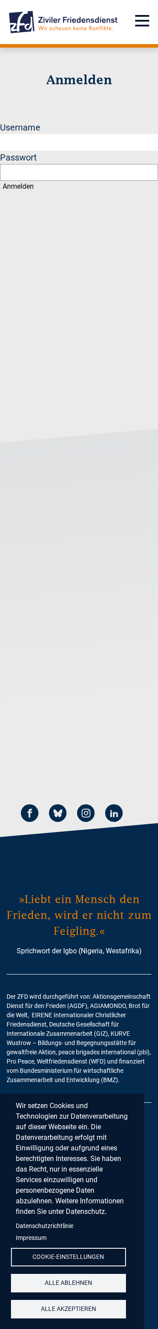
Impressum (31, 1237)
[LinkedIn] (114, 814)
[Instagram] (86, 814)
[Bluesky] (58, 814)
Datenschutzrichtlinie (44, 1225)
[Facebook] (30, 814)
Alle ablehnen (68, 1282)
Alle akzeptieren (68, 1308)
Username (20, 127)
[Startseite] (63, 22)
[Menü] (142, 22)
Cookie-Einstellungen (68, 1256)
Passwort (18, 157)
